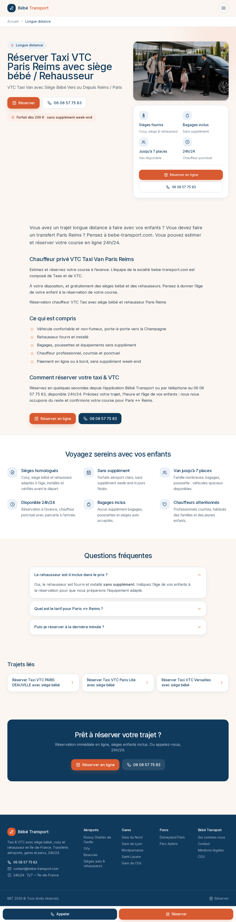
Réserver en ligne (184, 175)
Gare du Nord (132, 837)
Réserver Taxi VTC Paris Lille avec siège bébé (111, 682)
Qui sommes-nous (211, 837)
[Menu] (223, 8)
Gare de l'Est (131, 863)
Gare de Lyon (132, 844)
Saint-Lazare (131, 857)
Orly (87, 848)
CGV (201, 857)
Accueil (12, 21)
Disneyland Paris (172, 837)
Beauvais (90, 855)
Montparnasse (132, 850)
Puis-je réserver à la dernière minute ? (69, 627)
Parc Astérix (169, 844)
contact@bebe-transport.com (35, 869)
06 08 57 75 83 (68, 103)
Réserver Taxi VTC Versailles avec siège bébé (186, 682)
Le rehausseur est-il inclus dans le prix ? (71, 574)
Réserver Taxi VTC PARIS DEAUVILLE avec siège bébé (36, 682)
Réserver (26, 103)
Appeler (63, 914)
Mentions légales (211, 850)
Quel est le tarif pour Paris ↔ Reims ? (68, 608)
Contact (204, 844)
